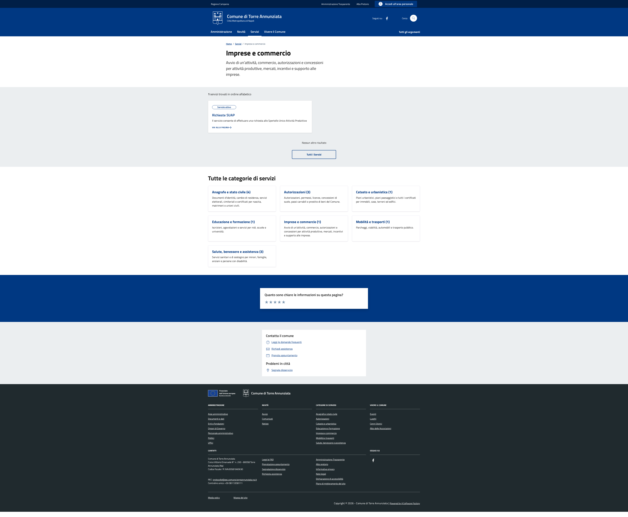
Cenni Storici (376, 424)
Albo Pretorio (363, 4)
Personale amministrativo (220, 433)
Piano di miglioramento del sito (330, 483)
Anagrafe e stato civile (229, 192)
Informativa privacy (325, 469)
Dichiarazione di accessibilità (329, 479)
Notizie (265, 424)
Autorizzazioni (294, 192)
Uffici (210, 443)
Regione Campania (220, 4)
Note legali (321, 474)
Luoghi (373, 419)
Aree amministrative (218, 414)
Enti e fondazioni (216, 424)
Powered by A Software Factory (405, 503)
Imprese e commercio (300, 222)
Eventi (373, 414)
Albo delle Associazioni (380, 428)
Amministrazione (221, 31)
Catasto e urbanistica (372, 192)
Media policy (214, 497)
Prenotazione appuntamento (275, 464)
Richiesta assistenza (272, 474)
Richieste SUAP (223, 115)
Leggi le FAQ (268, 459)
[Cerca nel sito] (413, 18)
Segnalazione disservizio (273, 469)
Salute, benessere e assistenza (235, 251)
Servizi (255, 31)
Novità (241, 31)
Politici (211, 438)
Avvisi (265, 414)
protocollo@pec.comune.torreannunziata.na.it (235, 479)
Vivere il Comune (274, 31)
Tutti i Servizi (314, 154)
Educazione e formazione (231, 222)
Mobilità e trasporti (370, 222)
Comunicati (267, 419)
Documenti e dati (216, 419)
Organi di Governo (216, 428)
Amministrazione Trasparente (335, 4)
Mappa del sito (240, 497)
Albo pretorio (322, 464)
